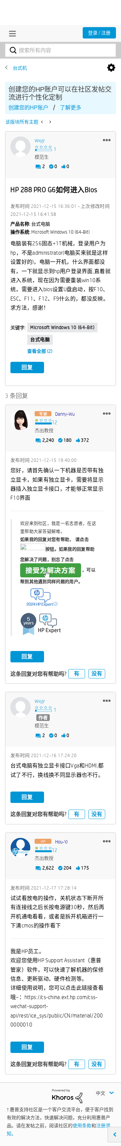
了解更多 (70, 107)
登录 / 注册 (99, 33)
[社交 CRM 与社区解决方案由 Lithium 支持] (67, 1095)
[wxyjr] (20, 147)
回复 (27, 367)
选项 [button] (111, 68)
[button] (107, 140)
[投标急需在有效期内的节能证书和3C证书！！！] (42, 121)
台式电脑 (40, 339)
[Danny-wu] (20, 420)
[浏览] (10, 33)
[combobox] (60, 50)
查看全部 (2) (39, 351)
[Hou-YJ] (20, 848)
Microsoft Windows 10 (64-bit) (62, 327)
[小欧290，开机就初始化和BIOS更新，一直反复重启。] (49, 121)
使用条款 (82, 1126)
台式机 (20, 68)
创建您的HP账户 (28, 107)
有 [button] (76, 673)
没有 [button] (96, 673)
